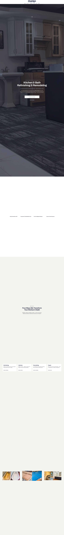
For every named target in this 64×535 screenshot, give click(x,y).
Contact (39, 3)
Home (25, 3)
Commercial (31, 3)
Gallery (34, 3)
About (36, 3)
